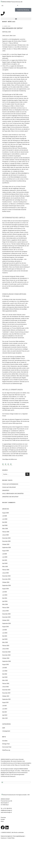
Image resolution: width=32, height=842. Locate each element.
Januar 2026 (5, 535)
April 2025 (4, 563)
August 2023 (5, 626)
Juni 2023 (4, 633)
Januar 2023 (5, 648)
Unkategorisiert (6, 731)
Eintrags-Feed (5, 744)
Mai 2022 (4, 674)
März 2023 (5, 642)
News (2, 821)
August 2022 (5, 664)
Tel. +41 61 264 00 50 (6, 808)
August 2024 (5, 588)
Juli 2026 (4, 516)
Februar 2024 (5, 607)
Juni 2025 (4, 557)
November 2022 (6, 655)
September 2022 (6, 661)
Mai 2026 (4, 522)
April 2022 (4, 677)
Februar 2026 (5, 531)
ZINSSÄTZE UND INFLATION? (10, 496)
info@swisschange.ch (6, 810)
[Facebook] (3, 827)
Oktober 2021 (5, 696)
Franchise (3, 817)
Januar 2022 (5, 686)
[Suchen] (27, 474)
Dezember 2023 (6, 614)
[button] (16, 19)
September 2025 (6, 547)
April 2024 (4, 601)
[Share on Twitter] (6, 464)
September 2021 (6, 699)
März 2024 (5, 604)
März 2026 (5, 528)
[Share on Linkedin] (8, 464)
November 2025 (6, 541)
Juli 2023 (4, 629)
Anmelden (4, 740)
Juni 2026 (4, 519)
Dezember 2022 (6, 652)
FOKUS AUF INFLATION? (9, 487)
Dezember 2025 (6, 538)
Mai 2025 (4, 560)
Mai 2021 (4, 712)
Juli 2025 (4, 554)
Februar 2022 (5, 683)
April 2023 (4, 639)
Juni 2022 (4, 671)
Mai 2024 (4, 598)
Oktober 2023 (5, 620)
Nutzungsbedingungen (19, 836)
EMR (3, 728)
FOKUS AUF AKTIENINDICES (10, 484)
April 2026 (4, 525)
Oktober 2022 (5, 658)
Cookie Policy (11, 838)
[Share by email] (11, 464)
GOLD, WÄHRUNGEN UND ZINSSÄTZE (13, 493)
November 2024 (6, 579)
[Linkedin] (7, 827)
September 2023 (6, 623)
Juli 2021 (4, 705)
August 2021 (5, 702)
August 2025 (5, 550)
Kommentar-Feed (6, 747)
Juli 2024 (4, 592)
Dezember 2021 (6, 689)
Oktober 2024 (5, 582)
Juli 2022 (4, 667)
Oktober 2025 (5, 544)
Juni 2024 (4, 595)
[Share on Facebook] (3, 464)
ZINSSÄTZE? (5, 490)
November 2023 (6, 617)
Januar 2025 (5, 573)
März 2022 (5, 680)
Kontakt (3, 819)
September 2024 (6, 585)
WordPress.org (6, 750)
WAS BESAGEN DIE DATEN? (12, 28)
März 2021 (5, 718)
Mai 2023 (4, 636)
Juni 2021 (4, 708)
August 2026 (5, 513)
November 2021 (6, 693)
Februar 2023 (5, 645)
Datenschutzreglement (6, 836)
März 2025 (5, 566)
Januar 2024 (5, 610)
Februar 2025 (5, 569)
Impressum (4, 838)
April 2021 (4, 715)
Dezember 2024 (6, 576)
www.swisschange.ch (6, 812)
